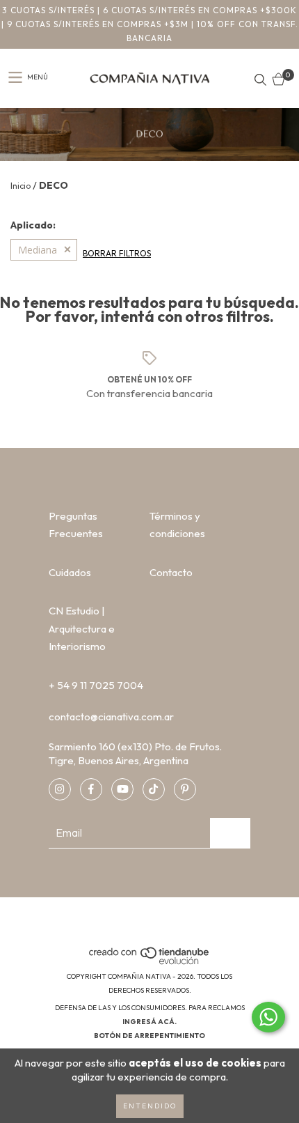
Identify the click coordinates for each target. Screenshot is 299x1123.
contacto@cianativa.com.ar (111, 716)
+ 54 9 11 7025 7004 (96, 685)
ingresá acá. (149, 1021)
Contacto (171, 572)
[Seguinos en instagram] (60, 789)
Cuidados (70, 572)
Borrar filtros (117, 253)
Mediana (37, 249)
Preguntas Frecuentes (76, 525)
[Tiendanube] (150, 962)
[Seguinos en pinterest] (185, 789)
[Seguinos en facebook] (91, 789)
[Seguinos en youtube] (122, 789)
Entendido (150, 1105)
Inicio (20, 185)
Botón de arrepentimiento (149, 1035)
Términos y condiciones (177, 525)
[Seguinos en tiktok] (154, 789)
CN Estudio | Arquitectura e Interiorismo (82, 628)
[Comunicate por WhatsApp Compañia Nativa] (268, 1017)
